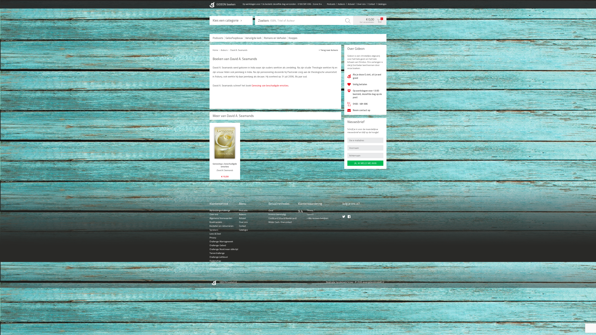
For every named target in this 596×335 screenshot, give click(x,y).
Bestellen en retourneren (221, 226)
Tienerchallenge (217, 253)
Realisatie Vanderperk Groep (339, 282)
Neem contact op (361, 110)
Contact (371, 3)
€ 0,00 (371, 20)
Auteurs (341, 3)
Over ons (361, 3)
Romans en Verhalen (275, 38)
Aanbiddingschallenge (220, 210)
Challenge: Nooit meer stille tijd (224, 249)
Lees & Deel (215, 233)
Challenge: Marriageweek (221, 241)
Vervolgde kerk (253, 38)
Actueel (351, 3)
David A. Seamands (238, 50)
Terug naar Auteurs (329, 50)
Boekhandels (216, 222)
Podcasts (331, 3)
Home (215, 50)
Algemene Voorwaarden (221, 218)
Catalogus (382, 3)
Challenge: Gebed (218, 245)
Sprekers (214, 229)
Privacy (213, 237)
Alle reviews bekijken (318, 218)
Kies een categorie (226, 20)
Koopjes (293, 38)
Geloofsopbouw (234, 38)
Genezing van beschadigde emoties (270, 85)
